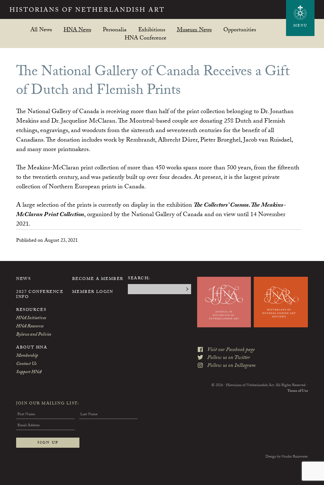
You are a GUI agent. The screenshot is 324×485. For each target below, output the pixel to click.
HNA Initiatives (31, 318)
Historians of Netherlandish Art (87, 11)
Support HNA (28, 372)
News (23, 279)
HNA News (77, 29)
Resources (31, 310)
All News (41, 29)
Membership (27, 356)
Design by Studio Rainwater (286, 457)
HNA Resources (29, 327)
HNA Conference (145, 38)
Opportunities (239, 29)
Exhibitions (151, 29)
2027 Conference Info (39, 295)
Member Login (92, 292)
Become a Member (97, 279)
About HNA (31, 347)
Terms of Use (297, 391)
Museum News (194, 29)
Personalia (115, 29)
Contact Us (26, 364)
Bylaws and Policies (33, 335)
